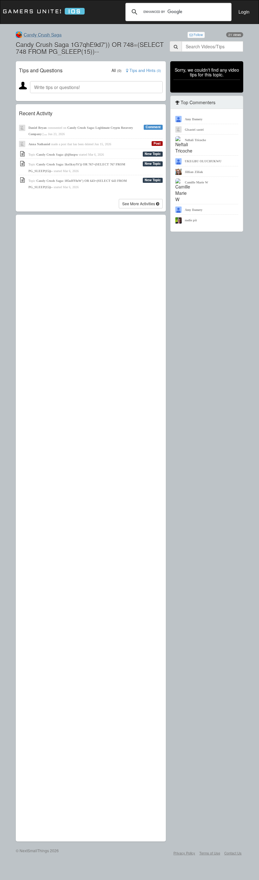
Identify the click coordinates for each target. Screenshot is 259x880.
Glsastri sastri (194, 129)
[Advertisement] (91, 528)
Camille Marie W (196, 182)
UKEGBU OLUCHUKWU (203, 161)
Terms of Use (209, 852)
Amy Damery (193, 119)
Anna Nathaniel (39, 144)
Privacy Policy (184, 852)
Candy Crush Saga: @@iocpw (57, 154)
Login (244, 12)
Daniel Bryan (37, 127)
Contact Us (233, 852)
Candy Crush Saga (43, 35)
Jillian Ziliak (194, 172)
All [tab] (116, 70)
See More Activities (139, 203)
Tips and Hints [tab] (144, 70)
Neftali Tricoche (195, 140)
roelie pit (191, 220)
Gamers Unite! (42, 12)
